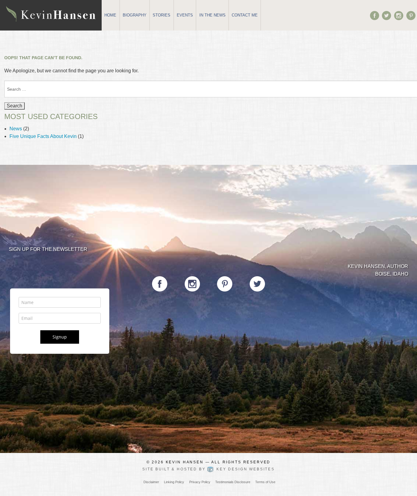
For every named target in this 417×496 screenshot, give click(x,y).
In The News (212, 15)
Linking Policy (174, 482)
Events (185, 15)
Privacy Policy (199, 482)
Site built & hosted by (208, 469)
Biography (135, 15)
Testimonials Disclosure (232, 482)
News (15, 128)
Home (110, 15)
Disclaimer (151, 482)
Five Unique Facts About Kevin (43, 136)
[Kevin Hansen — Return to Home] (51, 13)
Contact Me (245, 15)
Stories (161, 15)
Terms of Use (265, 482)
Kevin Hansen (185, 462)
